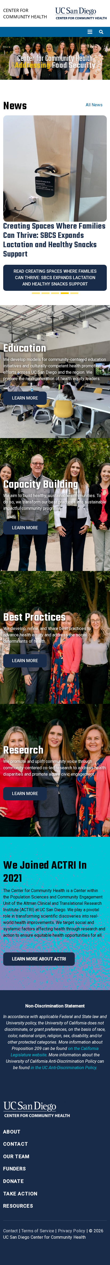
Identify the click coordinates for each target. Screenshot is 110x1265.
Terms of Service (37, 1230)
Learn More (25, 398)
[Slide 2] (45, 293)
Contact (15, 1144)
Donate (13, 1181)
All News (94, 104)
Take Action (20, 1193)
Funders (14, 1168)
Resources (18, 1206)
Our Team (16, 1156)
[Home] (81, 13)
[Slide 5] (74, 293)
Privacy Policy (71, 1230)
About (12, 1131)
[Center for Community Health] (36, 1111)
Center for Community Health (25, 13)
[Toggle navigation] (90, 32)
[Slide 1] (36, 293)
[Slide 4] (65, 293)
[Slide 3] (55, 293)
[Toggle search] (101, 32)
